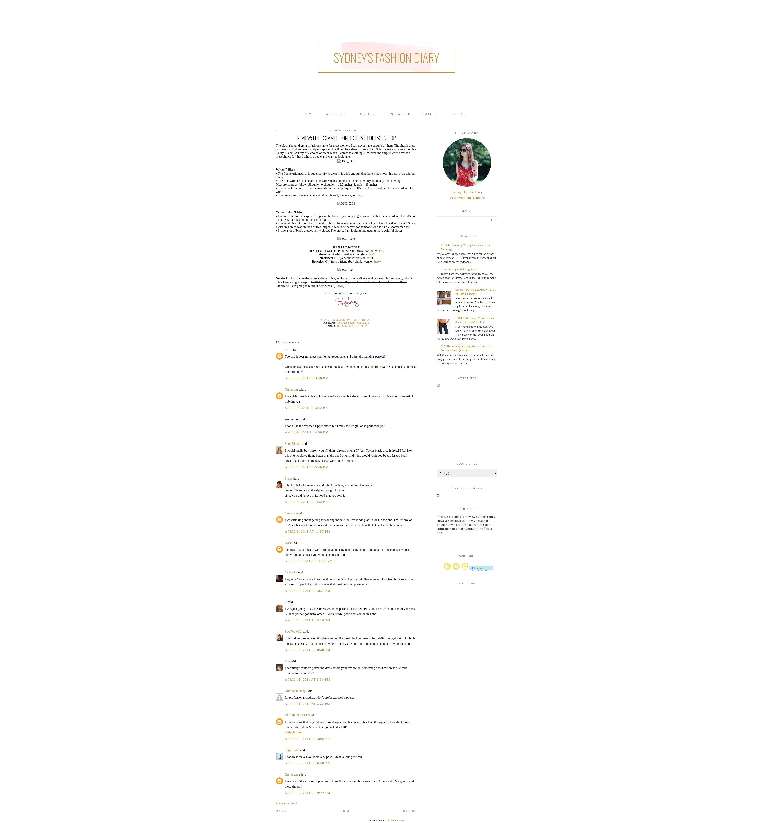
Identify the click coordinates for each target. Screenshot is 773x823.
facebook (339, 320)
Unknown (291, 389)
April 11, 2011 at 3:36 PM (307, 679)
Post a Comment (286, 803)
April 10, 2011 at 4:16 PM (307, 620)
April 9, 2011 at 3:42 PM (306, 407)
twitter (352, 320)
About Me (336, 114)
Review (362, 325)
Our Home (368, 114)
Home (309, 114)
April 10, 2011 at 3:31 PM (307, 590)
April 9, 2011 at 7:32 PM (306, 501)
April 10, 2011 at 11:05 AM (309, 561)
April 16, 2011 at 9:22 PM (307, 793)
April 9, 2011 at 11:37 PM (307, 531)
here (380, 250)
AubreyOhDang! (296, 691)
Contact (459, 114)
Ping (288, 478)
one (372, 366)
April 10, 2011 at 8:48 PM (307, 650)
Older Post (410, 811)
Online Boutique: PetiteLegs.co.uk (459, 269)
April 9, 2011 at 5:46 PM (306, 467)
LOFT (352, 325)
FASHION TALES (297, 715)
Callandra (291, 572)
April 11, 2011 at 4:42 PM (307, 704)
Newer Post (282, 811)
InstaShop (400, 114)
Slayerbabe (292, 750)
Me (287, 349)
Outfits (430, 114)
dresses (342, 325)
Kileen (289, 543)
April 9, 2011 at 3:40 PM (306, 378)
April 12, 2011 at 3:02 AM (308, 738)
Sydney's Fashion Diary (386, 57)
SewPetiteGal (293, 631)
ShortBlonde (293, 443)
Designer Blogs (395, 820)
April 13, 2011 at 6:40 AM (308, 763)
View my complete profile (467, 198)
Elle (287, 661)
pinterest (365, 320)
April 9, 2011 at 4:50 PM (306, 432)
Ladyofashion (293, 732)
